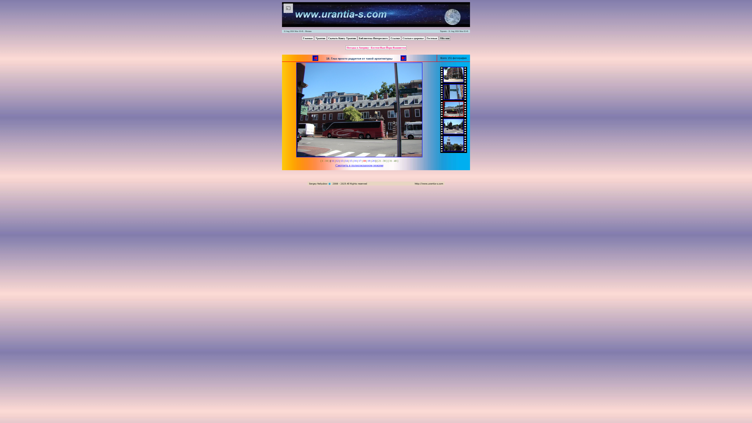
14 (346, 160)
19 (369, 160)
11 (333, 160)
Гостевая (432, 38)
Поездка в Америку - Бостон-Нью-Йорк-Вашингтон (376, 47)
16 (355, 160)
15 (351, 160)
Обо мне (445, 38)
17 (360, 160)
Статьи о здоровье (413, 38)
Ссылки (395, 38)
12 (337, 160)
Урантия (320, 38)
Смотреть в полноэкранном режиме (359, 165)
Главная (308, 38)
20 (373, 160)
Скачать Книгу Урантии (342, 38)
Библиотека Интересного (373, 38)
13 (342, 160)
